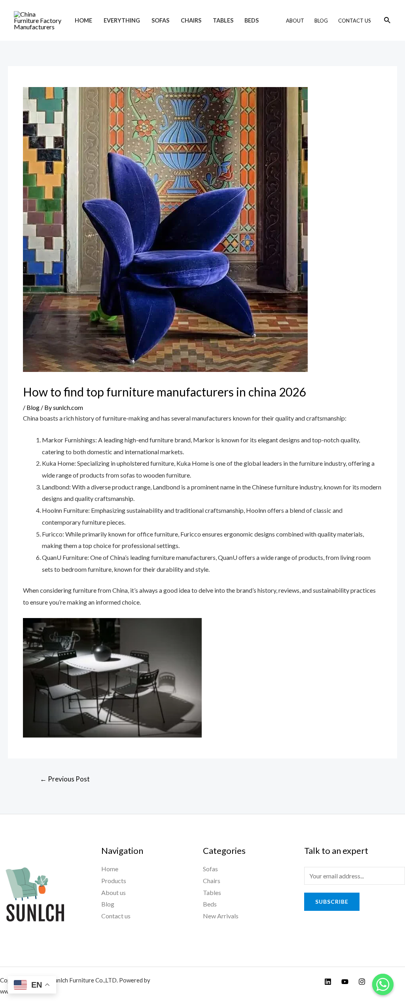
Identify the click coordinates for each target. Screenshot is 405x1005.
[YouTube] (344, 981)
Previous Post (65, 779)
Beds (251, 20)
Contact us (116, 916)
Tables (223, 20)
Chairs (191, 20)
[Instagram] (361, 981)
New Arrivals (220, 916)
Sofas (160, 20)
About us (113, 892)
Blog (321, 20)
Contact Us (354, 20)
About (295, 20)
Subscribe (331, 901)
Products (113, 880)
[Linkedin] (327, 981)
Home (83, 20)
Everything (122, 20)
